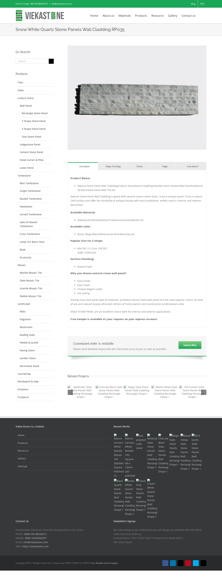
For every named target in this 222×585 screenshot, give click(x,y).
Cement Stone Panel (31, 152)
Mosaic (22, 265)
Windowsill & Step (28, 381)
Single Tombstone (30, 191)
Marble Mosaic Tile (31, 272)
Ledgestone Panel (30, 144)
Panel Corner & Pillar (32, 160)
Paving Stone (27, 350)
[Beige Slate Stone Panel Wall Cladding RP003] (174, 450)
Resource (23, 450)
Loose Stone (27, 167)
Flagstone (25, 319)
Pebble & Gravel (29, 342)
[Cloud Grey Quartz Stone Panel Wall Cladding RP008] (141, 495)
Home (21, 435)
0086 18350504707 (35, 538)
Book (22, 249)
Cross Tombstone (30, 234)
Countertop (24, 373)
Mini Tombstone (29, 183)
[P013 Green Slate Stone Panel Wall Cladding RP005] (196, 452)
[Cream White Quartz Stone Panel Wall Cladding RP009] (152, 498)
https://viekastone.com (35, 546)
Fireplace (23, 389)
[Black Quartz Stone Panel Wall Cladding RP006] (119, 495)
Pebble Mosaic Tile (30, 296)
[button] (201, 15)
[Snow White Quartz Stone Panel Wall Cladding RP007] (130, 497)
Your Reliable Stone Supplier (104, 563)
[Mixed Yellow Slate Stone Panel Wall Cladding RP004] (185, 452)
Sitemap (22, 466)
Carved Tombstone (31, 214)
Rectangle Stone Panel (35, 113)
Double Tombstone (31, 198)
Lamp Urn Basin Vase (32, 241)
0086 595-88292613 (35, 534)
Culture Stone (26, 98)
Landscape (24, 303)
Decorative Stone (29, 366)
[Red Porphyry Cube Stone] (141, 442)
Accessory (25, 257)
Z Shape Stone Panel (34, 121)
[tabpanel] (137, 249)
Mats (22, 311)
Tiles (20, 82)
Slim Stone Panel (31, 136)
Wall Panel (26, 105)
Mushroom (26, 327)
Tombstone (24, 175)
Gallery (22, 458)
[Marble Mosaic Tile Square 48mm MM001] (130, 455)
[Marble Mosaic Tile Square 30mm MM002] (119, 455)
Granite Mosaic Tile (31, 288)
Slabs (21, 90)
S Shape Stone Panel (34, 128)
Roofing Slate (27, 335)
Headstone (26, 206)
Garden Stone (28, 358)
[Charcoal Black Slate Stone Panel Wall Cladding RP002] (163, 453)
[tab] (83, 166)
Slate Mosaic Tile (29, 280)
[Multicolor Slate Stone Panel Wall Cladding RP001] (152, 451)
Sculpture (23, 397)
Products (23, 443)
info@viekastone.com (61, 3)
